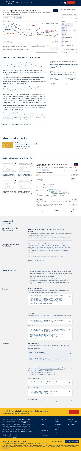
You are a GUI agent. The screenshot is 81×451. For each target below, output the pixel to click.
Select (70, 170)
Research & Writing (72, 421)
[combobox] (61, 3)
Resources (38, 2)
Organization (58, 424)
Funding (57, 427)
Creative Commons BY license (45, 280)
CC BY (27, 49)
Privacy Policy (66, 446)
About (46, 2)
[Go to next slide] (72, 210)
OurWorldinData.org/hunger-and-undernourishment (14, 49)
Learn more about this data (45, 45)
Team (56, 429)
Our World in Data (10, 3)
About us (57, 421)
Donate (71, 2)
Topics (42, 421)
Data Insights (44, 427)
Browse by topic (21, 2)
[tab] (6, 18)
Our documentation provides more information (51, 368)
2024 (56, 41)
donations (22, 443)
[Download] (51, 48)
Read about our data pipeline (35, 260)
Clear (76, 21)
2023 (76, 199)
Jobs (56, 432)
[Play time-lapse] (4, 42)
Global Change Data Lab (24, 419)
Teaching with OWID (46, 438)
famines (21, 67)
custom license (14, 427)
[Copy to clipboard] (68, 296)
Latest (32, 2)
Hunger (5, 63)
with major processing (59, 74)
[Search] (61, 3)
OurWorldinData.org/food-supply (42, 205)
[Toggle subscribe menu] (65, 2)
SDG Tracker (44, 435)
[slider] (12, 42)
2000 (8, 41)
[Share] (54, 48)
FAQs (22, 431)
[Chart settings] (76, 170)
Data (28, 2)
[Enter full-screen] (57, 48)
